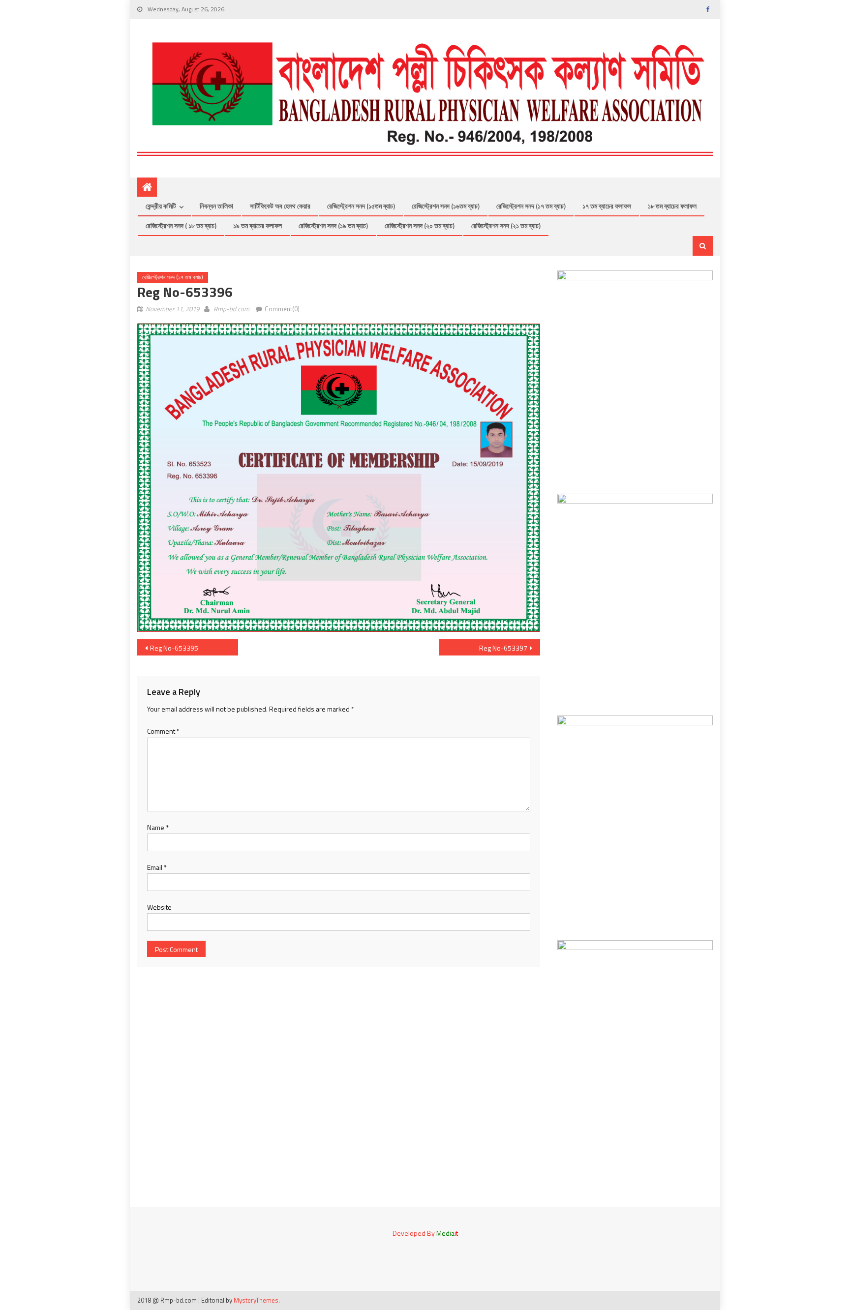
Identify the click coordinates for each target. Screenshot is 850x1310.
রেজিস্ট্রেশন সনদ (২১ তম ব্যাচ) (506, 225)
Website (159, 907)
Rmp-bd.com (231, 309)
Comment (163, 731)
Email (157, 867)
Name (158, 827)
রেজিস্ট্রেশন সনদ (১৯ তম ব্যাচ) (333, 225)
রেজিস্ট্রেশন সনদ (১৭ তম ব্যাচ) (531, 206)
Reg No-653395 (174, 648)
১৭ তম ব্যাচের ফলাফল (606, 206)
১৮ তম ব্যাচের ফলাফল (672, 206)
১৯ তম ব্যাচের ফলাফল (257, 225)
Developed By (425, 1233)
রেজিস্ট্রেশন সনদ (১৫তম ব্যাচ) (361, 206)
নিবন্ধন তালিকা (216, 206)
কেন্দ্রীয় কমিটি (161, 206)
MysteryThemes (256, 1300)
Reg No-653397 (503, 648)
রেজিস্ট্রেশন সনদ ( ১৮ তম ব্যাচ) (181, 225)
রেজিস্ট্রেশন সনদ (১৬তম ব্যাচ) (446, 206)
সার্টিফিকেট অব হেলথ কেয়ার (280, 206)
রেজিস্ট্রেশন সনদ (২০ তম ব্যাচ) (420, 225)
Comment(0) (282, 309)
